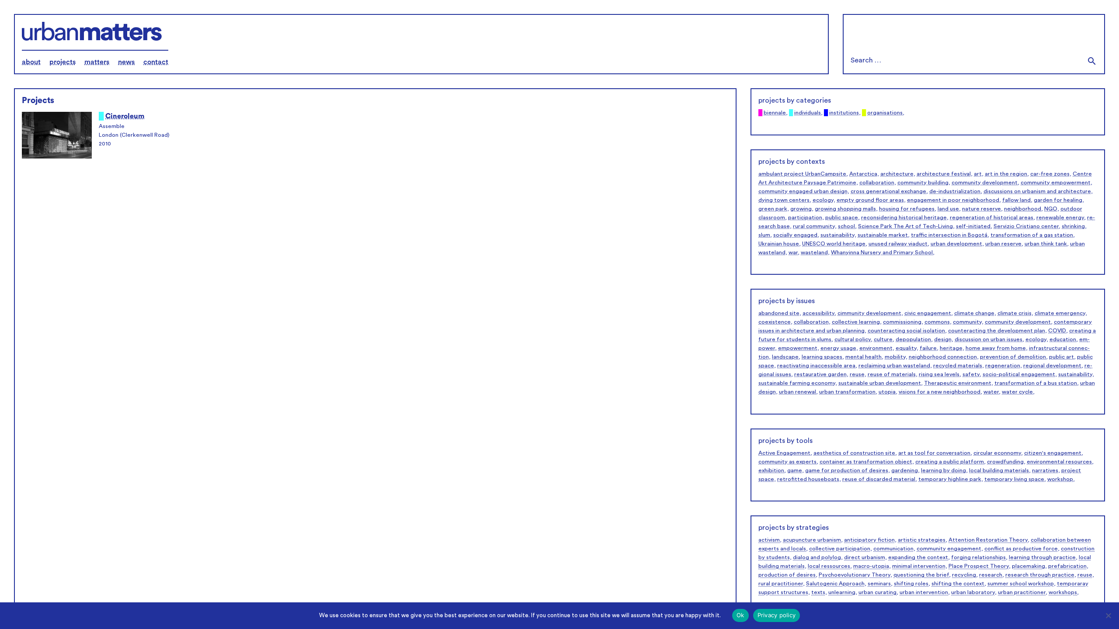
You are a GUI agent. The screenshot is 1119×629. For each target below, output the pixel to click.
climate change (974, 313)
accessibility (818, 313)
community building (923, 182)
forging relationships (978, 557)
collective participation (839, 548)
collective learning (856, 322)
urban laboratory (973, 592)
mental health (863, 356)
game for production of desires (846, 470)
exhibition (771, 470)
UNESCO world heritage (833, 243)
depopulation (913, 339)
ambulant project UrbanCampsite (802, 173)
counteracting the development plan (996, 330)
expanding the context (918, 557)
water (991, 391)
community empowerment (1056, 182)
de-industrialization (954, 191)
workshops (1063, 592)
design (943, 339)
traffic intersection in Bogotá (949, 235)
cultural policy (852, 339)
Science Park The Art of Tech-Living (905, 226)
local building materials (999, 470)
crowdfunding (1005, 461)
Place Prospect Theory (979, 566)
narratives (1045, 470)
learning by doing (943, 470)
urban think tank (1046, 243)
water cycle (1017, 391)
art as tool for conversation (934, 453)
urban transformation (847, 391)
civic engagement (927, 313)
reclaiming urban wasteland (894, 365)
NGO (1050, 208)
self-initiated (973, 226)
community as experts (787, 461)
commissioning (902, 322)
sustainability (837, 235)
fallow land (1016, 200)
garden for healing (1058, 200)
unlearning (841, 592)
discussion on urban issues (988, 339)
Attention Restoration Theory (988, 540)
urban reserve (1003, 243)
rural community (814, 226)
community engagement (949, 548)
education (1062, 339)
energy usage (838, 348)
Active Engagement (784, 453)
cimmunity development (869, 313)
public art (1061, 356)
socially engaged (795, 235)
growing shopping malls (845, 208)
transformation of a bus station (1035, 383)
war (793, 252)
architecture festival (944, 173)
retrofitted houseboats (808, 479)
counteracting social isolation (906, 330)
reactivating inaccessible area (816, 365)
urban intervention (924, 592)
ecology (823, 200)
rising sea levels (939, 374)
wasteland (814, 252)
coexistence (774, 322)
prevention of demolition (1013, 356)
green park (772, 208)
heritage (951, 348)
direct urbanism (864, 557)
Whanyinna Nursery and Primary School (882, 252)
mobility (895, 356)
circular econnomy (997, 453)
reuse (857, 374)
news (126, 62)
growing (801, 208)
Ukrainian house (778, 243)
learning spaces (822, 356)
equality (906, 348)
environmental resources (1059, 461)
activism (769, 540)
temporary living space (1014, 479)
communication (893, 548)
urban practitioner (1022, 592)
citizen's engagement (1052, 453)
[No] (1108, 615)
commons (937, 322)
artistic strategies (921, 540)
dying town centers (784, 200)
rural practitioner (780, 583)
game (794, 470)
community (967, 322)
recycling (964, 574)
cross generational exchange (888, 191)
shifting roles (911, 583)
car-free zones (1050, 173)
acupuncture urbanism (812, 540)
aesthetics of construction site (854, 453)
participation (805, 217)
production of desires (787, 574)
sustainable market (883, 235)
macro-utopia (871, 566)
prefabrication (1067, 566)
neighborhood (1022, 208)
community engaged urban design (803, 191)
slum (764, 235)
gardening (904, 470)
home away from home (996, 348)
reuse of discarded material (878, 479)
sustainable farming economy (796, 383)
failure (928, 348)
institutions (844, 112)
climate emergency (1060, 313)
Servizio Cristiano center (1026, 226)
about (31, 62)
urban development (956, 243)
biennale (775, 112)
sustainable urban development (879, 383)
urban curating (877, 592)
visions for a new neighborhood (939, 391)
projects (62, 62)
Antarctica (863, 173)
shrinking (1073, 226)
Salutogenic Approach (835, 583)
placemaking (1028, 566)
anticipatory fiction (869, 540)
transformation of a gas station (1031, 235)
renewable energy (1060, 217)
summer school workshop (1020, 583)
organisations (885, 112)
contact (155, 62)
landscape (785, 356)
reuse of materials (892, 374)
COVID (1057, 330)
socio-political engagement (1019, 374)
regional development (1052, 365)
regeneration (1002, 365)
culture (883, 339)
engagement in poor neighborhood (953, 200)
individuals (807, 112)
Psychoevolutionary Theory (854, 574)
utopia (887, 391)
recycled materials (957, 365)
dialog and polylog (817, 557)
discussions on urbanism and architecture (1037, 191)
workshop (1060, 479)
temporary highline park (949, 479)
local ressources (829, 566)
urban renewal (797, 391)
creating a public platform (949, 461)
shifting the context (957, 583)
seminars (879, 583)
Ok (740, 615)
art (978, 173)
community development (985, 182)
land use (948, 208)
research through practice (1039, 574)
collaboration (876, 182)
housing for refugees (907, 208)
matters (96, 62)
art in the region (1006, 173)
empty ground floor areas (870, 200)
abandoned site (778, 313)
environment (876, 348)
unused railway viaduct (898, 243)
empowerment (797, 348)
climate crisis (1014, 313)
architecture (897, 173)
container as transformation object (866, 461)
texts (818, 592)
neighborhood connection (943, 356)
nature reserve (981, 208)
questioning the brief (921, 574)
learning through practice (1042, 557)
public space (841, 217)
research (990, 574)
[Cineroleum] (57, 136)
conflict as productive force (1021, 548)
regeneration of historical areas (991, 217)
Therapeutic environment (957, 383)
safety (971, 374)
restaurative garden (820, 374)
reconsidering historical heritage (904, 217)
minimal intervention (918, 566)
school (846, 226)
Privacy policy (777, 615)
